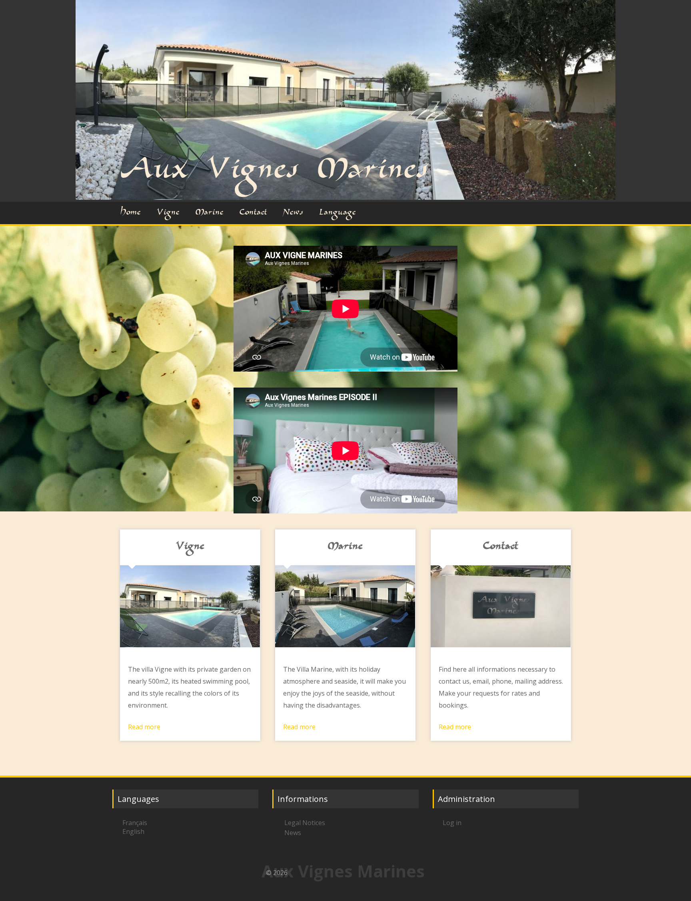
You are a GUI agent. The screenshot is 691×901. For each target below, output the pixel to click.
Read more (144, 726)
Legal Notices (304, 822)
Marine (210, 213)
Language (337, 213)
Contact (253, 213)
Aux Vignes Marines (274, 172)
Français (134, 822)
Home (130, 213)
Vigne (168, 213)
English (133, 831)
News (293, 213)
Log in (452, 822)
